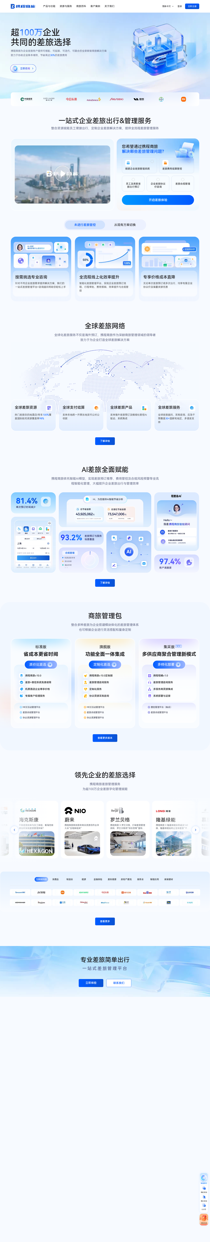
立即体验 (91, 982)
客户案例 (95, 6)
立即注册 (192, 6)
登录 (180, 6)
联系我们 (118, 983)
